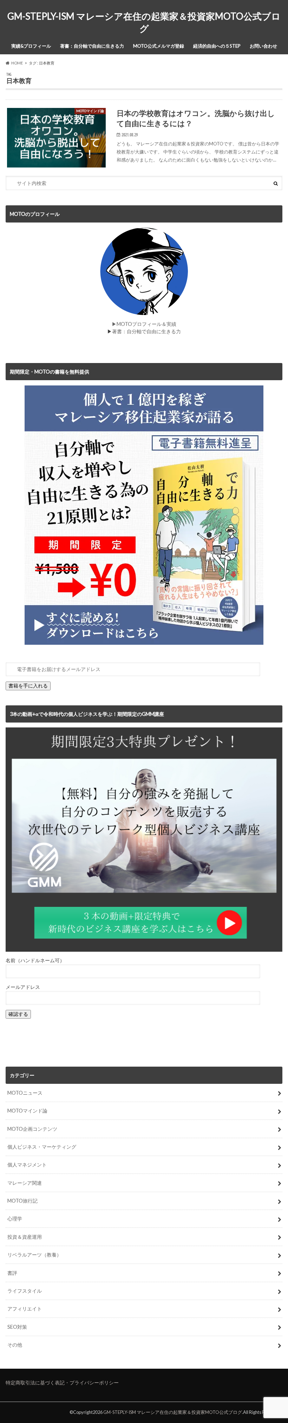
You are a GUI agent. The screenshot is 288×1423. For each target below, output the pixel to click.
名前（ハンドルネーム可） (35, 960)
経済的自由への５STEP (217, 46)
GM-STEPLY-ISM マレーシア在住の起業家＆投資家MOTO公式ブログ (144, 22)
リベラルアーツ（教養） (34, 1255)
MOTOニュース (24, 1093)
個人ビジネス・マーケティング (41, 1147)
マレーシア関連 (24, 1183)
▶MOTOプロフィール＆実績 (144, 324)
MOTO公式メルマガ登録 (158, 46)
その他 (14, 1345)
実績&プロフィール (31, 46)
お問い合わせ (263, 46)
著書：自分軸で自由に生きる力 (92, 46)
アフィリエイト (24, 1309)
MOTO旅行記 (22, 1201)
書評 (12, 1273)
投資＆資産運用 (24, 1237)
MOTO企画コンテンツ (32, 1129)
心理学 (14, 1219)
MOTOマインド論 (27, 1111)
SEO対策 (17, 1327)
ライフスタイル (24, 1291)
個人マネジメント (27, 1165)
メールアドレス (23, 987)
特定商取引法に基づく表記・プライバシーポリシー (62, 1383)
